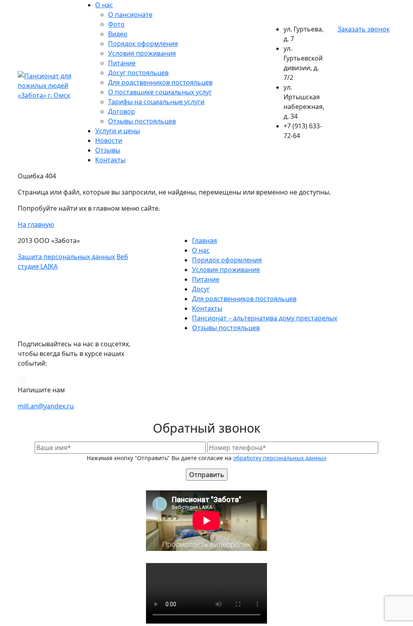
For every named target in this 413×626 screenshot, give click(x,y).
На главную (36, 224)
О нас (104, 4)
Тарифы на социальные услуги (156, 101)
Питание (122, 63)
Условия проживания (142, 53)
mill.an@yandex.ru (46, 406)
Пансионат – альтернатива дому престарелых (264, 318)
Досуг (201, 289)
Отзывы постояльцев (142, 121)
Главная (204, 240)
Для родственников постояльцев (160, 82)
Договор (121, 111)
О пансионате (130, 14)
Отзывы (107, 150)
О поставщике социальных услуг (160, 92)
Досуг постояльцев (138, 72)
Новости (108, 140)
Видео (117, 33)
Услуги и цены (117, 130)
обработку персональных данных (279, 458)
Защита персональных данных (66, 256)
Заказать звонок (364, 29)
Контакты (110, 159)
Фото (116, 24)
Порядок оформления (143, 43)
